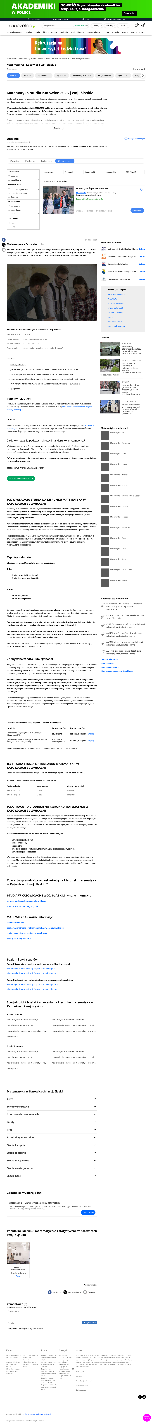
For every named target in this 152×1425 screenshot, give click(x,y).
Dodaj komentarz (90, 1323)
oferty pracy (127, 346)
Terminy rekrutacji (17, 365)
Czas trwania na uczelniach (23, 1114)
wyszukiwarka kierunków (128, 364)
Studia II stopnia (16, 1152)
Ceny (137, 75)
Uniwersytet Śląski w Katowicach (92, 188)
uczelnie (29, 32)
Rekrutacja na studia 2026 (115, 19)
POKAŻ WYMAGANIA (19, 478)
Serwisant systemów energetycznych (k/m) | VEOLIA (48, 1364)
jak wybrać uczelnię (131, 409)
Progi (10, 1129)
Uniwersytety (64, 161)
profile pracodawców (131, 353)
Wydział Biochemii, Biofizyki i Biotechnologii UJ (126, 272)
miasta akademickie (14, 32)
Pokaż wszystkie (90, 1285)
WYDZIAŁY (79, 211)
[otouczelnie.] (21, 25)
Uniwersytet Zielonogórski (119, 279)
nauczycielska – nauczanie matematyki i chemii (73, 1025)
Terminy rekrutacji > (109, 659)
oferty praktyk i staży (131, 349)
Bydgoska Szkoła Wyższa (118, 264)
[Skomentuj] (4, 250)
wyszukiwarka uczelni (132, 407)
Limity (10, 1122)
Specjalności (123, 75)
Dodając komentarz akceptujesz (25, 1328)
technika (115, 32)
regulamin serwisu (36, 1328)
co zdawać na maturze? (110, 374)
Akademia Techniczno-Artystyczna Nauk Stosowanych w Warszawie (126, 256)
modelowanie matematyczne (20, 1025)
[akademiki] (76, 9)
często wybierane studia (130, 390)
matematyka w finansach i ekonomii (68, 1019)
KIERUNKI (89, 211)
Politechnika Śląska (15, 733)
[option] (20, 1260)
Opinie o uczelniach (62, 19)
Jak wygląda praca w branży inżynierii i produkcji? (13, 1371)
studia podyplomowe (131, 394)
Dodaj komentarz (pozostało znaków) (22, 1307)
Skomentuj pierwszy (146, 1417)
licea (107, 32)
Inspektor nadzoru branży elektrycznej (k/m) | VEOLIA (48, 1380)
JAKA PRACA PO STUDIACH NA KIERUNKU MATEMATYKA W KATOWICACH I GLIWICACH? (45, 384)
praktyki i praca (77, 32)
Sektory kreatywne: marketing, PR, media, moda (30, 1364)
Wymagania (61, 75)
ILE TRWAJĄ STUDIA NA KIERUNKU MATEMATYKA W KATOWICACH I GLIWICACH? (42, 374)
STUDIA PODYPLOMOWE (104, 211)
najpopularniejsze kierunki (130, 369)
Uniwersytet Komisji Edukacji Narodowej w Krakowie (126, 249)
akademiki (64, 32)
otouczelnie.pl (11, 1414)
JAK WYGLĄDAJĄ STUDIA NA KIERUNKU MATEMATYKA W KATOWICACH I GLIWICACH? (44, 369)
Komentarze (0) (139, 69)
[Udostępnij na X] (4, 245)
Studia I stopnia (16, 1145)
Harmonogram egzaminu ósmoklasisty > (118, 671)
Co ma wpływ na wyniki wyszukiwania (18, 142)
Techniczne (46, 161)
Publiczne (30, 161)
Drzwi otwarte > (107, 663)
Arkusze (122, 26)
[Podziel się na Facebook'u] (4, 240)
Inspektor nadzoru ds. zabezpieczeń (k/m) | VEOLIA (49, 1357)
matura (125, 32)
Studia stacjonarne (18, 1160)
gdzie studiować (129, 387)
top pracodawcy (93, 32)
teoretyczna (12, 1036)
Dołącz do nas (35, 19)
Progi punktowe (104, 75)
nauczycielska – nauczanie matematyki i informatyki (74, 1031)
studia (37, 32)
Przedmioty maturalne (82, 75)
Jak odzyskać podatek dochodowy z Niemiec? (30, 1357)
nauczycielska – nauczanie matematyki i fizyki (27, 1031)
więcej (91, 734)
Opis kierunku (44, 75)
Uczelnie (27, 75)
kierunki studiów (50, 32)
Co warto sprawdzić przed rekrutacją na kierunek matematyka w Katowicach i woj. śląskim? (48, 379)
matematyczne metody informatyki (22, 1019)
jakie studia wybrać (131, 385)
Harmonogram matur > (111, 667)
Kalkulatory (109, 26)
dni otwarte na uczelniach (128, 412)
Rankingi (87, 19)
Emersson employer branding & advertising (30, 1421)
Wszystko (13, 75)
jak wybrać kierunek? (131, 372)
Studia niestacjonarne (20, 1168)
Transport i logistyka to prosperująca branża (13, 1364)
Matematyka (81, 193)
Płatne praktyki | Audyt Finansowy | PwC (65, 1375)
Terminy (96, 26)
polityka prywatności (43, 1414)
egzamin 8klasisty (138, 32)
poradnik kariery (129, 351)
